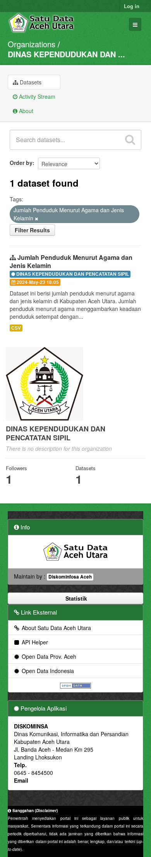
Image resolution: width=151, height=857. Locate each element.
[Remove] (36, 218)
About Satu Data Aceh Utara (55, 628)
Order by (21, 163)
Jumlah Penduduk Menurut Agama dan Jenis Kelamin (71, 261)
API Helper (34, 642)
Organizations (31, 44)
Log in (131, 6)
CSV (16, 328)
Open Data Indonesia (47, 671)
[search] (130, 140)
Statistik (75, 598)
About (25, 111)
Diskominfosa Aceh (70, 577)
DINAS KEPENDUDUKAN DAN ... (66, 54)
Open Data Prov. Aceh (48, 656)
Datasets (29, 82)
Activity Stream (36, 96)
